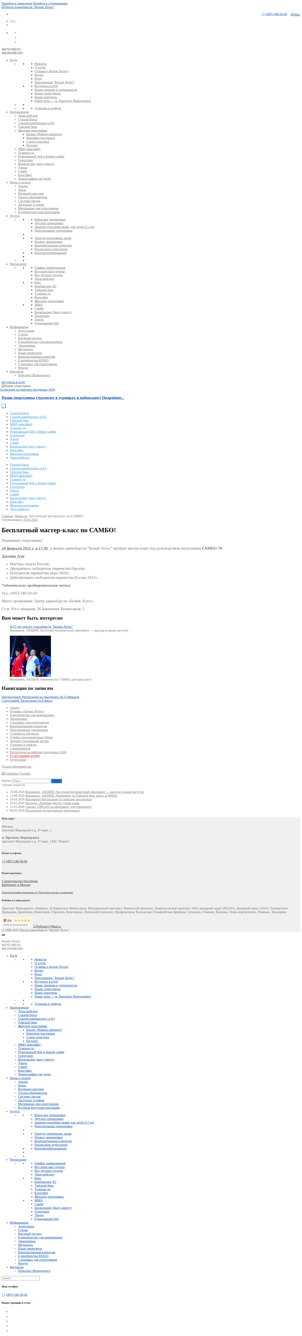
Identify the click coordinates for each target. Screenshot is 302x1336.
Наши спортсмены (48, 93)
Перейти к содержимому (50, 3)
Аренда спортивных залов (53, 238)
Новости (41, 64)
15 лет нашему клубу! (25, 756)
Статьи (23, 334)
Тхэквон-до (26, 152)
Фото (38, 78)
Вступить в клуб (46, 86)
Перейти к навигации (17, 3)
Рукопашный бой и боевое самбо (41, 156)
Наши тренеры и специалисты (56, 89)
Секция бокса (27, 119)
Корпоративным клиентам (53, 245)
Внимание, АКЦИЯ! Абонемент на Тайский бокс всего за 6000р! (71, 795)
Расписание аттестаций (51, 249)
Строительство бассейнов (20, 881)
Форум (23, 368)
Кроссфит (25, 175)
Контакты (17, 371)
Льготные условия (31, 204)
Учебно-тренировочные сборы (31, 737)
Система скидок (29, 201)
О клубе (40, 67)
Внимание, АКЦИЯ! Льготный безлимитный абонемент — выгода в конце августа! (84, 792)
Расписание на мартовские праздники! (52, 810)
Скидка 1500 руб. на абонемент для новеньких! (58, 806)
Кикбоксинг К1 (45, 286)
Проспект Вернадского (34, 375)
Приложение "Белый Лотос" (55, 82)
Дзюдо (22, 167)
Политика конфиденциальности (20, 892)
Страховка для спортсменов (37, 364)
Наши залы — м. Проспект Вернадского (63, 101)
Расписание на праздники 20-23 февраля (40, 697)
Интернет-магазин (31, 193)
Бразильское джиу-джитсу (36, 164)
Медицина (25, 349)
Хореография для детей (34, 178)
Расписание (18, 264)
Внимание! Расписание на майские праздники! (58, 799)
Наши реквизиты (30, 353)
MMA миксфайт (29, 149)
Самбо (22, 171)
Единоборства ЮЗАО (33, 360)
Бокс (38, 282)
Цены (22, 190)
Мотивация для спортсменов (38, 208)
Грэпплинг (25, 160)
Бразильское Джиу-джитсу (53, 312)
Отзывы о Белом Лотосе (51, 71)
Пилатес (32, 145)
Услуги (15, 216)
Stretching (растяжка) (40, 138)
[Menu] (3, 935)
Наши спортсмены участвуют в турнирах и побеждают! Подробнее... (63, 397)
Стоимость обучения (24, 733)
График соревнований (50, 267)
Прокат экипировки (49, 241)
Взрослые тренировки (50, 219)
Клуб (13, 60)
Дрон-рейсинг (28, 115)
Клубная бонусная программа (39, 212)
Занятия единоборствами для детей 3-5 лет (64, 227)
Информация (19, 327)
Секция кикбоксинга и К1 (36, 123)
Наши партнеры (46, 97)
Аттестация (26, 330)
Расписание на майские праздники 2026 (38, 752)
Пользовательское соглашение (56, 892)
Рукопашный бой (47, 323)
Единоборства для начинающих (40, 342)
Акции (23, 186)
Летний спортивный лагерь (29, 741)
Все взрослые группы (50, 271)
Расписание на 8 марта (27, 700)
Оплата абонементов (32, 197)
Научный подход (30, 338)
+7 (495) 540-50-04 (274, 14)
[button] (11, 49)
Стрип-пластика (37, 141)
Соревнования (20, 748)
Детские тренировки (49, 223)
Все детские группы (49, 275)
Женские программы (32, 130)
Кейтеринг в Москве (16, 885)
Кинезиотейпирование (51, 253)
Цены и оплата (20, 182)
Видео (39, 75)
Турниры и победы (48, 108)
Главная (7, 516)
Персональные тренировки (54, 230)
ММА (39, 305)
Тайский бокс (27, 127)
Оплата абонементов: (17, 766)
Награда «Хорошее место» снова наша (52, 803)
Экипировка (27, 345)
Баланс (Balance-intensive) (44, 134)
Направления (19, 112)
